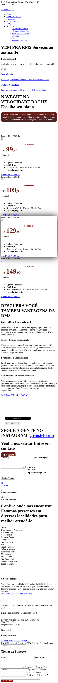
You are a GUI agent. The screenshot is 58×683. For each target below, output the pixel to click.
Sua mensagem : (41, 457)
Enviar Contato (8, 478)
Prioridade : (30, 667)
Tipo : (45, 667)
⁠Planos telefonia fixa (20, 31)
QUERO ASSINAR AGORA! (14, 395)
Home (9, 14)
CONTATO (19, 641)
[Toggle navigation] (13, 10)
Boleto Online (12, 21)
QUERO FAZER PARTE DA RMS (16, 594)
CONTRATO (7, 641)
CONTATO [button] (6, 9)
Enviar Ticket (7, 681)
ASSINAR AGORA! (10, 174)
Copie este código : (35, 472)
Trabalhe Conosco (19, 41)
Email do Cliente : (34, 672)
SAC (8, 24)
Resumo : (5, 657)
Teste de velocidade (20, 33)
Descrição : (40, 657)
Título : (4, 457)
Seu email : (32, 469)
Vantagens (10, 19)
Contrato (15, 36)
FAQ (14, 38)
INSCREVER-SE (12, 424)
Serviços (10, 26)
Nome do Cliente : (38, 669)
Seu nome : (30, 467)
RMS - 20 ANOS (13, 16)
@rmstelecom (41, 435)
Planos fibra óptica (20, 28)
